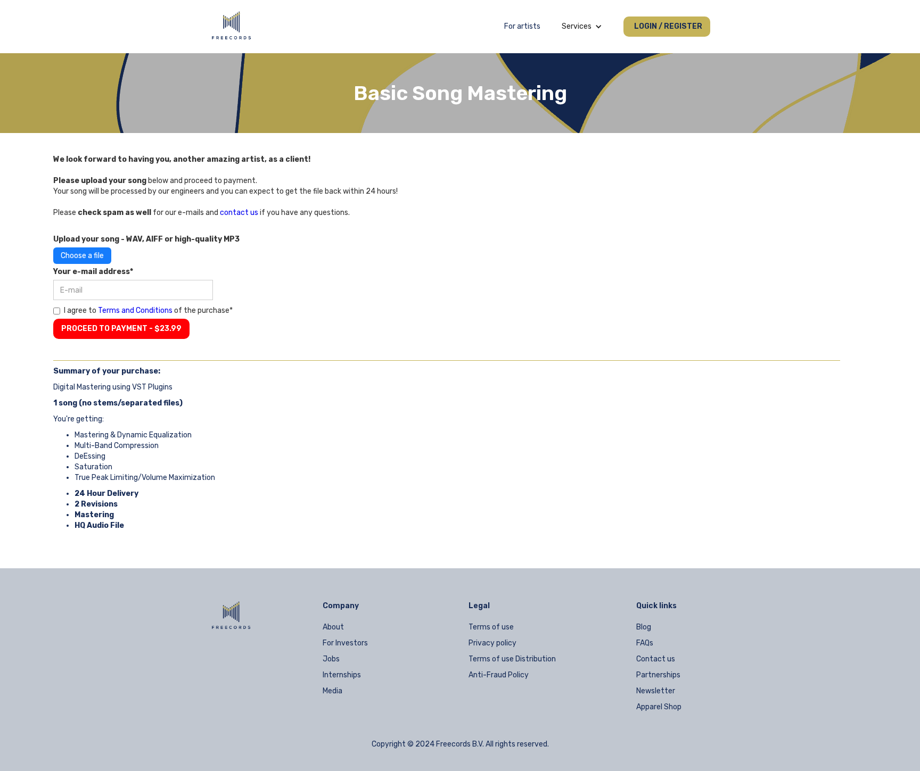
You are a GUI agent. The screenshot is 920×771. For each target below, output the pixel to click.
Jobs (331, 659)
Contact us (655, 659)
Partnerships (658, 674)
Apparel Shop (658, 706)
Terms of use (491, 627)
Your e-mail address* (93, 271)
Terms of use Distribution (512, 659)
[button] (582, 27)
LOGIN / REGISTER (668, 26)
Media (332, 690)
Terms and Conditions (135, 310)
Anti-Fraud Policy (499, 674)
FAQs (644, 643)
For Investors (345, 643)
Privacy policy (492, 643)
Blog (643, 627)
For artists (522, 26)
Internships (342, 674)
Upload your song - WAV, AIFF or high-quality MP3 (146, 239)
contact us (239, 212)
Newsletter (655, 690)
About (333, 627)
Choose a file (82, 255)
